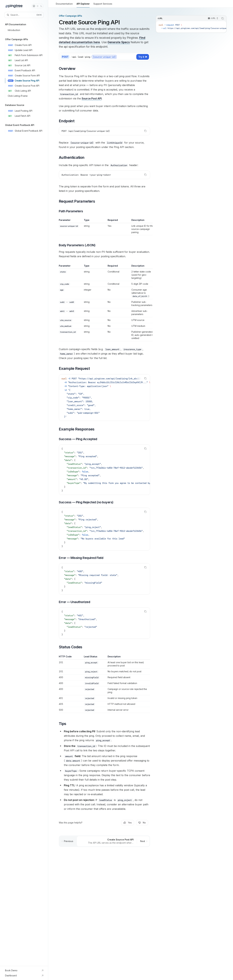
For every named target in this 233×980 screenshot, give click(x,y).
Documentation (64, 3)
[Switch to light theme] (37, 6)
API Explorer (83, 3)
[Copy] (132, 57)
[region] (104, 226)
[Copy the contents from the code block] (145, 131)
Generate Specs (118, 42)
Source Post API (92, 98)
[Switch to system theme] (34, 6)
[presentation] (104, 397)
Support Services (102, 3)
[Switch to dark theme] (41, 6)
